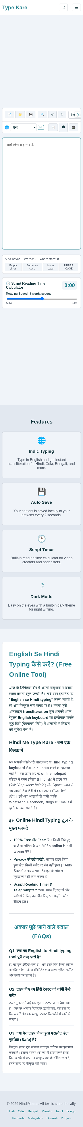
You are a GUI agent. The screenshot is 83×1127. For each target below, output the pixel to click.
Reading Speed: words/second (29, 293)
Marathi (47, 1111)
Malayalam (35, 1118)
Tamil (59, 1111)
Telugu (70, 1111)
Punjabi (66, 1118)
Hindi (11, 1111)
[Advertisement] (41, 61)
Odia (21, 1111)
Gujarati (52, 1118)
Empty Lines (13, 267)
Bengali (33, 1111)
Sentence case (32, 267)
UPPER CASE (68, 267)
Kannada (18, 1118)
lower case (50, 267)
